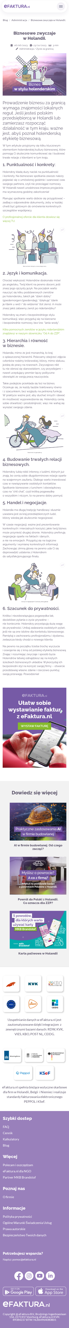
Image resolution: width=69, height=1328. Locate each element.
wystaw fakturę (34, 726)
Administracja (19, 20)
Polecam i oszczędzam (18, 1165)
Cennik (8, 1133)
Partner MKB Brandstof (19, 1177)
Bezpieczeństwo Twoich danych (24, 1235)
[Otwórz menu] (61, 6)
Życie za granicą (44, 49)
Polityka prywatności (17, 1216)
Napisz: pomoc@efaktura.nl (19, 1259)
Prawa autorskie (14, 1229)
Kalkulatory (11, 1139)
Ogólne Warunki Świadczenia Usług (27, 1223)
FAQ (6, 1127)
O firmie (8, 1197)
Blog (5, 20)
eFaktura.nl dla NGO (17, 1171)
